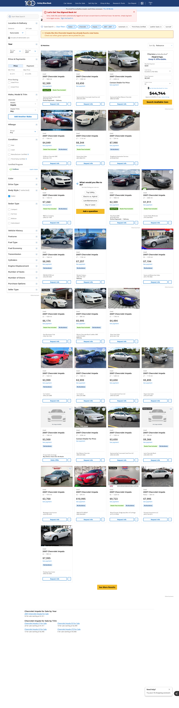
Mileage (12, 130)
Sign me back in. (67, 18)
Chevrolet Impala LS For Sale (36, 629)
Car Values (68, 3)
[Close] (169, 689)
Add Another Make (23, 116)
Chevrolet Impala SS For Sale (68, 623)
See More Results (107, 587)
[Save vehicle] (70, 53)
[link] (63, 149)
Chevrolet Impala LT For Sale (36, 623)
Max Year (28, 50)
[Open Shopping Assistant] (176, 693)
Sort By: (152, 45)
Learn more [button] (34, 169)
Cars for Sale (80, 3)
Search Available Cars (157, 102)
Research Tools (119, 3)
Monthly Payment (150, 64)
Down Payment (149, 76)
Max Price (26, 70)
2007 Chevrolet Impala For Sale (37, 614)
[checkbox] (13, 82)
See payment (47, 86)
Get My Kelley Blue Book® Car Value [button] (159, 88)
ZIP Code (29, 28)
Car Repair (132, 3)
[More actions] (69, 104)
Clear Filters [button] (60, 27)
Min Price (11, 70)
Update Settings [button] (165, 97)
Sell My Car (92, 3)
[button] (142, 3)
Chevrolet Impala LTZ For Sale (68, 629)
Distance (11, 28)
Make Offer (55, 460)
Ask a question (90, 211)
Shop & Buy (105, 3)
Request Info (54, 104)
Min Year (12, 50)
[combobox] (23, 16)
